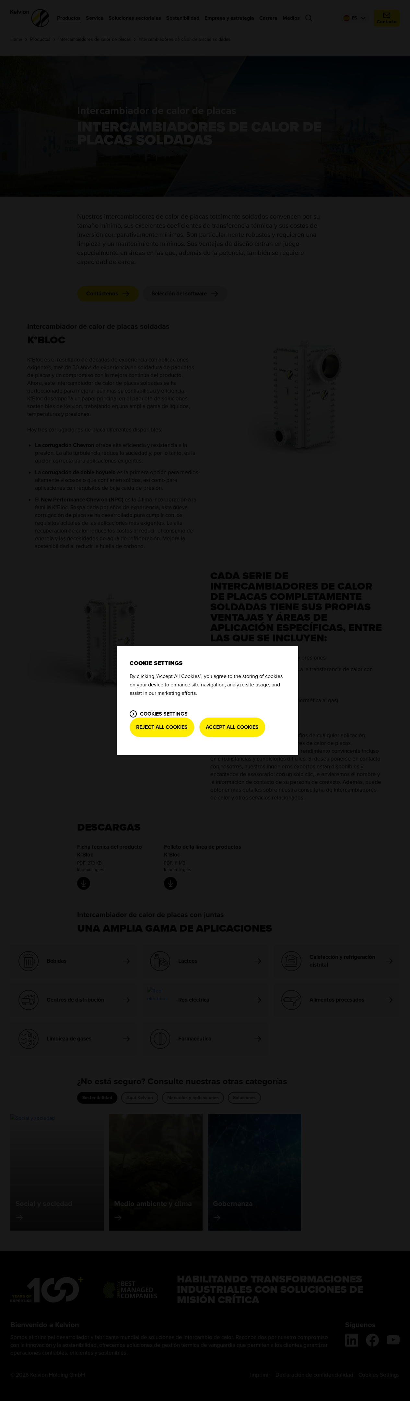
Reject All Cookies (162, 727)
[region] (207, 700)
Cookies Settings (164, 714)
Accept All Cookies (232, 727)
